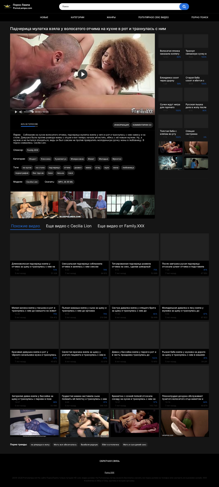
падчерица (54, 167)
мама (88, 167)
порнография (21, 173)
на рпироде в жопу (40, 444)
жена (115, 167)
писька (60, 173)
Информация (121, 125)
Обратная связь (110, 461)
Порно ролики (14, 17)
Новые (44, 17)
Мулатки (117, 159)
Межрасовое (77, 159)
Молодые (103, 159)
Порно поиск (199, 17)
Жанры (111, 17)
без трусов (38, 173)
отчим (67, 167)
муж (107, 167)
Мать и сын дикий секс (134, 444)
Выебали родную (89, 444)
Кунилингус (61, 159)
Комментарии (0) (142, 125)
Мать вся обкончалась (65, 444)
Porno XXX (109, 472)
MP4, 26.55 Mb (65, 182)
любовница (128, 167)
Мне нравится (13, 125)
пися (70, 173)
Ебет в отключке (110, 444)
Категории (77, 17)
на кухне (27, 167)
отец (97, 167)
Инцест (33, 159)
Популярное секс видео (153, 17)
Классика (46, 159)
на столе (40, 167)
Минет (91, 159)
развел (78, 167)
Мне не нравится (17, 125)
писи (50, 173)
